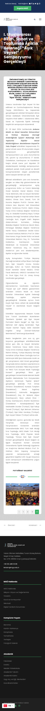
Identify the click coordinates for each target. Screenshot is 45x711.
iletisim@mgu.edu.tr (11, 567)
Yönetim (7, 596)
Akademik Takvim (11, 672)
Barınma (7, 625)
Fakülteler (8, 661)
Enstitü (6, 664)
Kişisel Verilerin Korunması (14, 607)
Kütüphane (8, 632)
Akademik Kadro (10, 675)
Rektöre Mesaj (10, 4)
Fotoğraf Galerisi (10, 643)
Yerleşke (7, 639)
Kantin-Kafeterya (11, 628)
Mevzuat (7, 603)
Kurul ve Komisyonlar (12, 599)
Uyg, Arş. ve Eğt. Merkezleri (15, 679)
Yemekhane (9, 636)
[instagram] (39, 4)
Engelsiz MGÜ (22, 8)
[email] (30, 4)
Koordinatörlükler (11, 683)
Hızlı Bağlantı (23, 4)
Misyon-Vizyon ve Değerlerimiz (16, 592)
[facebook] (31, 4)
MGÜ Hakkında (10, 588)
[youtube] (37, 4)
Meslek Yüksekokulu (12, 668)
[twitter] (35, 4)
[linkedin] (33, 4)
